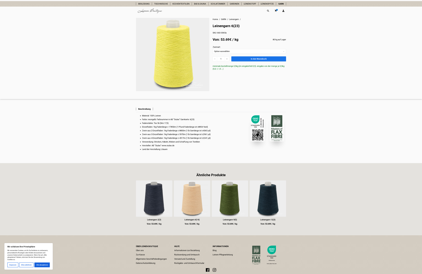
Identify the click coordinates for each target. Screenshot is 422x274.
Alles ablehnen (26, 265)
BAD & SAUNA (200, 4)
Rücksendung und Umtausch (187, 254)
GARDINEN (234, 4)
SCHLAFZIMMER (218, 4)
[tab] (144, 109)
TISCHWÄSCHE (161, 4)
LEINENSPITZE (267, 4)
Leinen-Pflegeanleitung (223, 254)
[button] (275, 11)
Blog (214, 250)
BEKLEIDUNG (144, 4)
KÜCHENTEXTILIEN (181, 4)
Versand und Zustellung (184, 259)
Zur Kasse (140, 254)
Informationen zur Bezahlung (187, 250)
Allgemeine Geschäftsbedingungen (151, 259)
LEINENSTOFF (250, 4)
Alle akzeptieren (42, 265)
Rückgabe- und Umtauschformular (189, 263)
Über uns (140, 250)
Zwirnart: (216, 47)
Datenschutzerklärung (145, 263)
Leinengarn (234, 19)
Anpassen (12, 265)
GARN (281, 4)
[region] (28, 256)
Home (215, 19)
